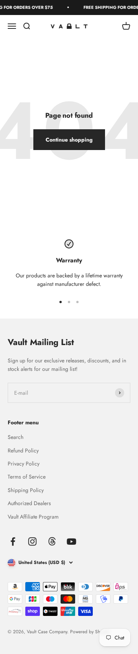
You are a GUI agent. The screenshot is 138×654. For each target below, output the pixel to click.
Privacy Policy (23, 463)
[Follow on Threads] (52, 541)
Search (15, 437)
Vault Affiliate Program (33, 517)
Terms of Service (27, 476)
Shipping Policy (26, 490)
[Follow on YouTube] (71, 541)
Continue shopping (69, 139)
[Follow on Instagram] (32, 541)
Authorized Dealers (29, 503)
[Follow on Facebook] (13, 541)
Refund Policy (23, 450)
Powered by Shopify (90, 631)
